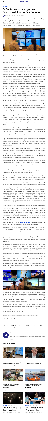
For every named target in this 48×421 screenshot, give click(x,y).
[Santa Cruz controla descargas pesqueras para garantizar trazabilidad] (35, 375)
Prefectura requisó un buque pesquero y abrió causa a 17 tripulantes (11, 385)
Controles (5, 6)
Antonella (6, 412)
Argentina (5, 315)
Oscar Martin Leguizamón (8, 389)
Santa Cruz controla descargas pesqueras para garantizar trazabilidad (33, 385)
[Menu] (3, 1)
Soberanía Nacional (30, 315)
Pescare (8, 15)
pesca (24, 315)
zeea (36, 315)
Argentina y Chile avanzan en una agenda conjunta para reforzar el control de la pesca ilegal (12, 409)
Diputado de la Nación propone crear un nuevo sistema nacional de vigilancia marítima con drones (35, 363)
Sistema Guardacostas (25, 222)
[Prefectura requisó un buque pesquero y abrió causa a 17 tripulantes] (13, 375)
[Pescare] (24, 1)
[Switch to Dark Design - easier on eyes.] (44, 1)
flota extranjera (19, 315)
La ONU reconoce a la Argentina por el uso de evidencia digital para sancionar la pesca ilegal (12, 363)
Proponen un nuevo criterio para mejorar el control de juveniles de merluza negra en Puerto (34, 409)
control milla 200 (11, 315)
